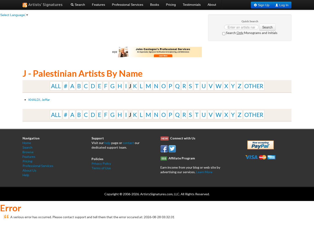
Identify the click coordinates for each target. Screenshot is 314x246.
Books (154, 4)
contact (128, 143)
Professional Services (127, 4)
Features (98, 4)
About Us (29, 170)
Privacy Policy (101, 163)
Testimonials (192, 4)
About (212, 4)
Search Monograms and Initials (251, 33)
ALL (56, 85)
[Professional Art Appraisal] (160, 52)
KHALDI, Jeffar (39, 100)
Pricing (171, 4)
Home (27, 143)
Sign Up (263, 5)
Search (79, 4)
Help (26, 175)
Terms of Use (101, 168)
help (107, 143)
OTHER (253, 85)
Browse (28, 152)
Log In (283, 5)
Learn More (204, 172)
